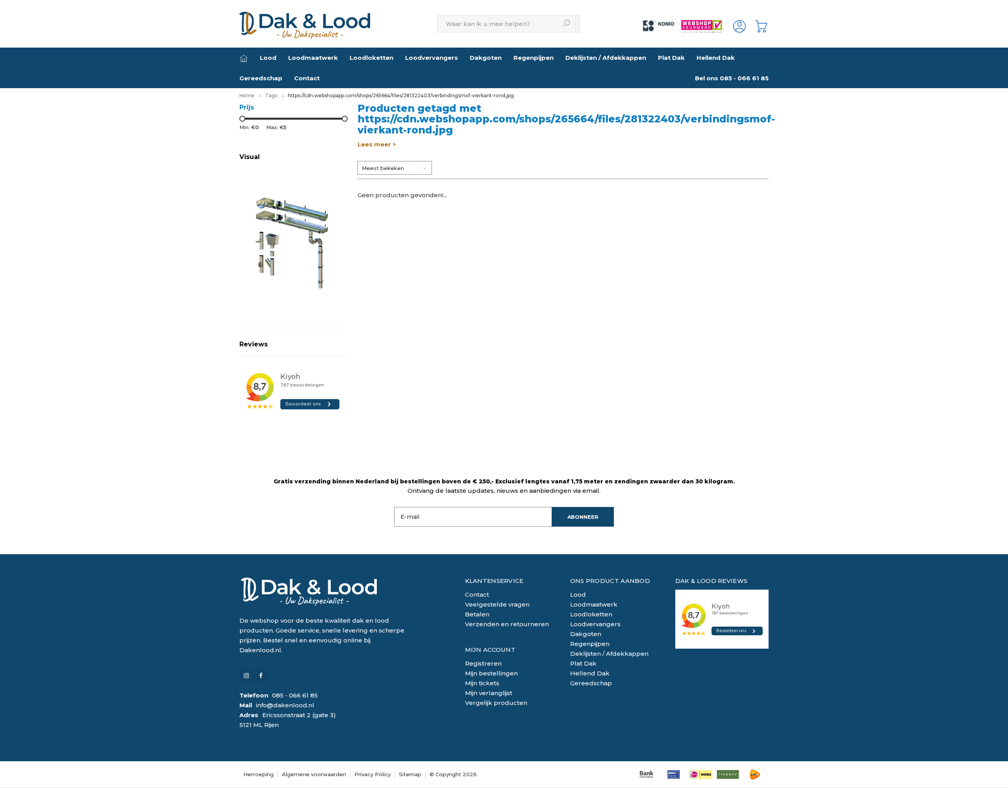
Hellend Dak (716, 57)
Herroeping (258, 774)
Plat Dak (671, 57)
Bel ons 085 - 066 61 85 (732, 78)
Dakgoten (486, 57)
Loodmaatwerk (313, 57)
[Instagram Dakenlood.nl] (246, 676)
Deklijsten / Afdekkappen (605, 57)
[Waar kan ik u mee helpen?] (567, 24)
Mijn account (490, 649)
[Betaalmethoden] (646, 774)
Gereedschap (260, 78)
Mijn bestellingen (491, 673)
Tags (271, 95)
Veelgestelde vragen (497, 604)
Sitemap (410, 774)
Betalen (477, 614)
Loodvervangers (431, 57)
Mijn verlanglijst (488, 693)
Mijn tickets (482, 683)
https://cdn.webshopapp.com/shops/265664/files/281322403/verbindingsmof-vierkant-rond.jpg (401, 95)
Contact (307, 78)
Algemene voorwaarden (314, 774)
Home (246, 95)
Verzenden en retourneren (507, 624)
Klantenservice (494, 581)
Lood (268, 57)
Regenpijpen (533, 57)
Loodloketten (371, 57)
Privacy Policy (372, 774)
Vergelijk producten (496, 703)
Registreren (483, 663)
